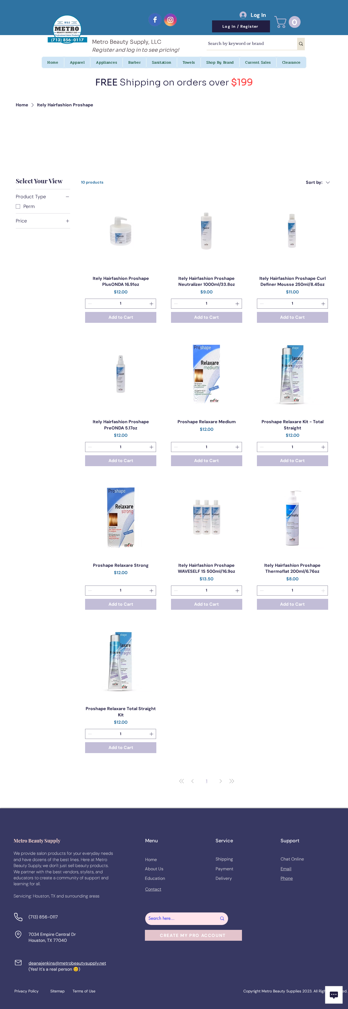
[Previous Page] (192, 781)
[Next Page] (220, 781)
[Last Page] (231, 781)
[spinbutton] (120, 303)
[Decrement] (89, 303)
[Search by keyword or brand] (301, 44)
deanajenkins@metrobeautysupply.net (67, 963)
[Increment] (151, 303)
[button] (288, 22)
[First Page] (181, 781)
